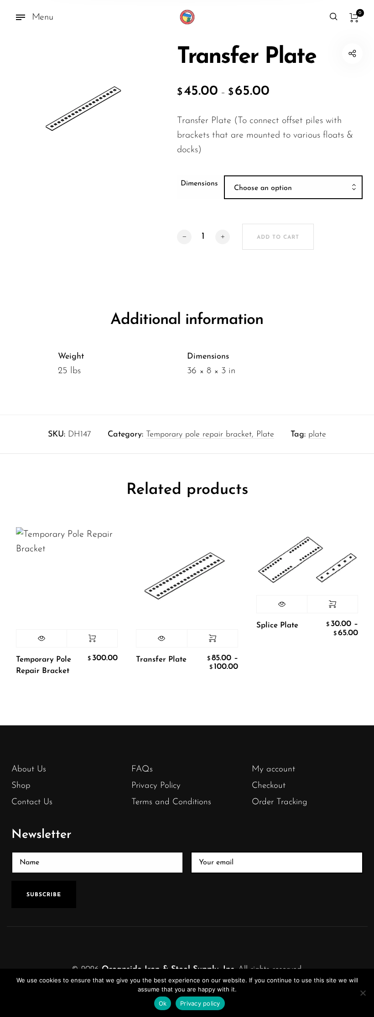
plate (317, 435)
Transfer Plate (161, 659)
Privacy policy (200, 1003)
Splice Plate (277, 625)
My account (273, 769)
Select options (212, 638)
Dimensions (199, 183)
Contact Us (31, 802)
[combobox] (293, 188)
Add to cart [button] (92, 638)
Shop (21, 785)
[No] (362, 992)
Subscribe (43, 895)
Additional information (186, 320)
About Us (28, 769)
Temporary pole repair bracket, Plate (210, 435)
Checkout (269, 785)
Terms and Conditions (171, 802)
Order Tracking (279, 802)
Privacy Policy (156, 785)
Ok (163, 1003)
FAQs (142, 769)
